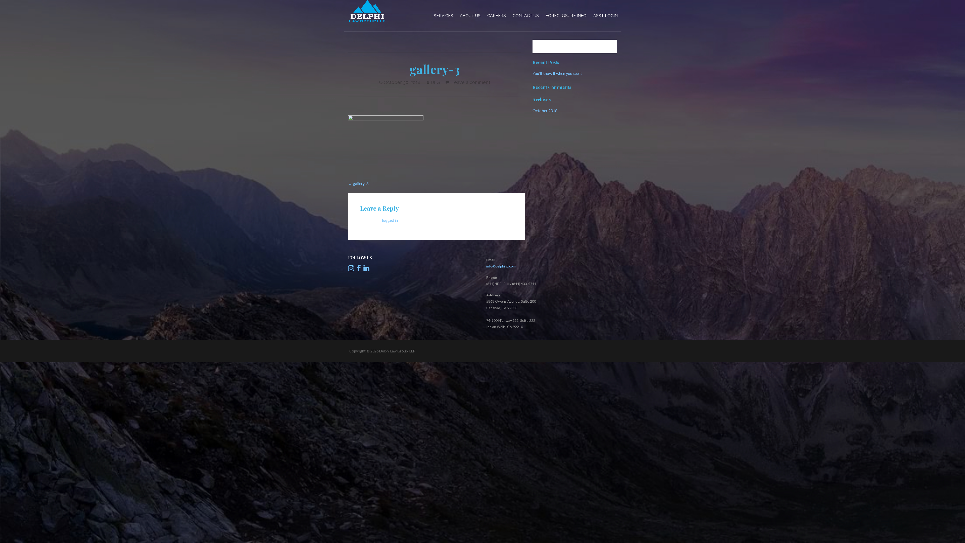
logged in (390, 220)
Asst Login (605, 15)
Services (443, 15)
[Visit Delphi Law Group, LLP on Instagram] (351, 269)
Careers (496, 15)
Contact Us (526, 15)
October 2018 (545, 110)
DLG (435, 82)
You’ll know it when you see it (557, 73)
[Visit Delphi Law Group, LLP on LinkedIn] (366, 269)
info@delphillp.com (501, 266)
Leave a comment (470, 82)
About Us (470, 15)
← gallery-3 (358, 183)
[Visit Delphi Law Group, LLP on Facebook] (359, 269)
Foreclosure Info (566, 15)
